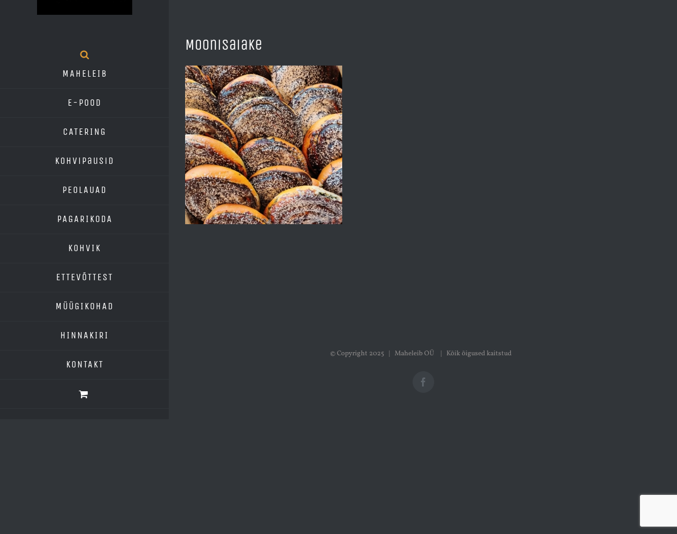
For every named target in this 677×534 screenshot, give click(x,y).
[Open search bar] (84, 54)
